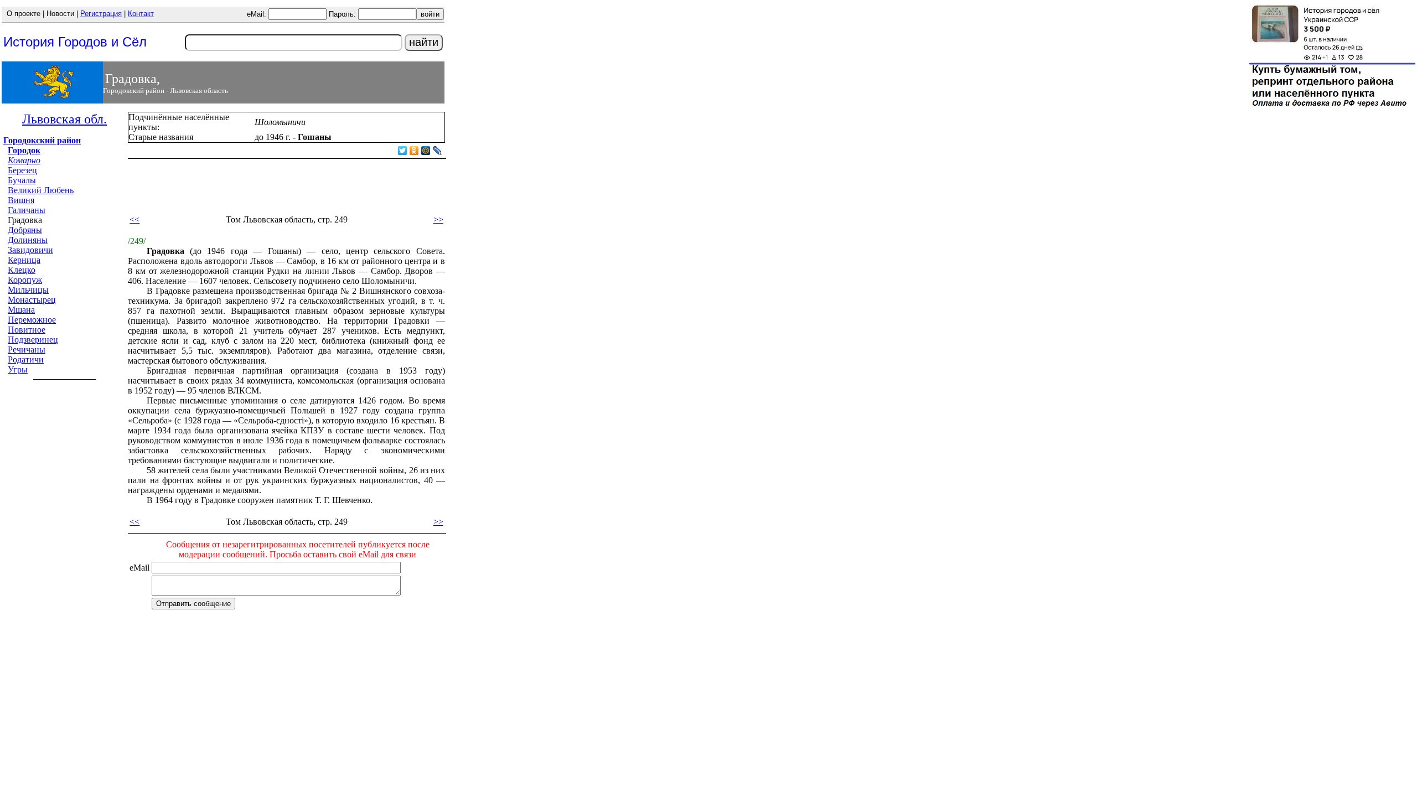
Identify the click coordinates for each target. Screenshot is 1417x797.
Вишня (21, 200)
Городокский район (42, 140)
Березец (22, 170)
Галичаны (26, 210)
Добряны (25, 230)
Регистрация (101, 13)
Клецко (21, 270)
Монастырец (32, 299)
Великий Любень (41, 190)
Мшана (21, 309)
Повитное (26, 329)
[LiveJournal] (437, 150)
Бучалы (22, 180)
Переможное (32, 319)
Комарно (24, 160)
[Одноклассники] (414, 150)
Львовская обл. (64, 119)
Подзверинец (33, 339)
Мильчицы (28, 289)
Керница (24, 260)
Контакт (141, 13)
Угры (18, 369)
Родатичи (26, 359)
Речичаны (26, 349)
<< (134, 219)
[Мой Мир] (426, 150)
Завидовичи (30, 250)
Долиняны (28, 240)
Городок (24, 150)
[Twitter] (402, 150)
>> (438, 219)
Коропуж (25, 279)
